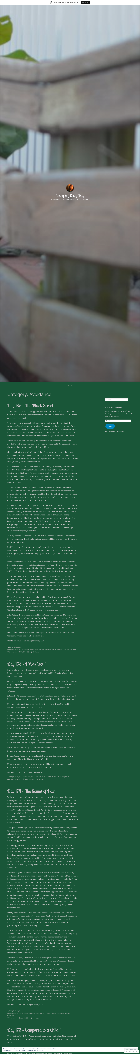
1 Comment (12, 1018)
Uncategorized (64, 777)
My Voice (35, 649)
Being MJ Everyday (15, 647)
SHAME (54, 649)
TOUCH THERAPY (51, 1013)
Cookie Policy (40, 1050)
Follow (110, 426)
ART (32, 777)
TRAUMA (66, 649)
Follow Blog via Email (113, 407)
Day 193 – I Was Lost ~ (26, 664)
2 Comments (13, 652)
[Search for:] (116, 399)
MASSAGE (29, 1013)
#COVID (27, 777)
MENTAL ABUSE (27, 649)
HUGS (23, 1013)
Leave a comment (14, 779)
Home (70, 385)
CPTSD (18, 649)
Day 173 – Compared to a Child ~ (34, 1030)
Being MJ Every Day (70, 195)
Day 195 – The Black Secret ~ (31, 405)
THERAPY (60, 649)
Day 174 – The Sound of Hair (31, 791)
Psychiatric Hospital (45, 649)
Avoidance (12, 649)
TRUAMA (73, 649)
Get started (85, 2)
